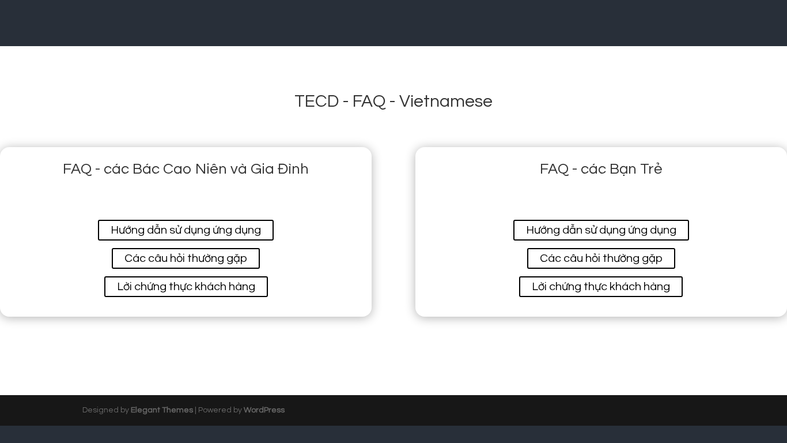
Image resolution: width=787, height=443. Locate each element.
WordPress (264, 410)
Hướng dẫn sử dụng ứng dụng (186, 230)
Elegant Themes (162, 410)
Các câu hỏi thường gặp (185, 258)
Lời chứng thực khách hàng (186, 286)
